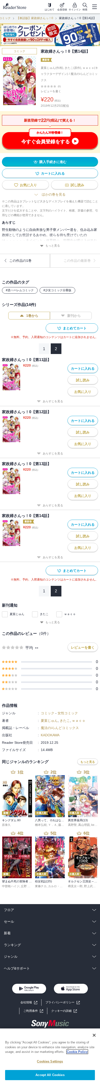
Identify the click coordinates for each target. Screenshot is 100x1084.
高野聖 (72, 825)
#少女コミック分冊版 (57, 290)
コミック (19, 51)
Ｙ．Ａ (52, 825)
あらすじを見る (53, 401)
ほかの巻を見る (54, 194)
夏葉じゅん (17, 614)
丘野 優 (25, 886)
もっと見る (52, 245)
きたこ (44, 614)
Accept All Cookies (49, 1075)
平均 (29, 648)
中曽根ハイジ (10, 886)
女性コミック (68, 713)
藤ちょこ (64, 825)
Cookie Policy (77, 1052)
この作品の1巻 (20, 260)
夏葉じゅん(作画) (52, 68)
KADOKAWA (50, 735)
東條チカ (41, 886)
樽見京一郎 (75, 886)
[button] (64, 1011)
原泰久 (6, 825)
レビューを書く (51, 91)
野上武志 (90, 886)
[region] (50, 1056)
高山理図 (84, 825)
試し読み (77, 185)
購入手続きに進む (53, 162)
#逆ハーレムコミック (20, 290)
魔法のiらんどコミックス (60, 728)
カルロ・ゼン (57, 886)
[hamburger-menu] (94, 6)
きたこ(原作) (73, 68)
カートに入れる (53, 173)
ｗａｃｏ (70, 614)
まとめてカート (75, 328)
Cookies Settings (50, 1061)
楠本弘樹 (41, 825)
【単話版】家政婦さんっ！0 (35, 18)
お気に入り (28, 185)
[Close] (94, 1035)
